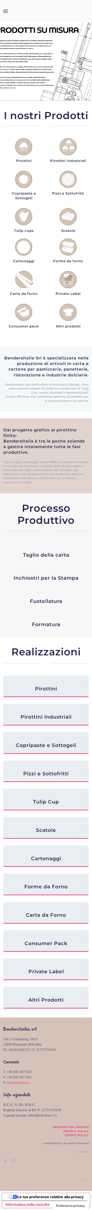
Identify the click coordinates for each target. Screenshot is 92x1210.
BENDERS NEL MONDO (71, 1127)
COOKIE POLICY (77, 1135)
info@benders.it (17, 1082)
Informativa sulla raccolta (27, 1204)
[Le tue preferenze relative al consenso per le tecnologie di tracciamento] (70, 1206)
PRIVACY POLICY (76, 1131)
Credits (83, 1151)
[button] (5, 11)
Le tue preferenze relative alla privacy (50, 1197)
